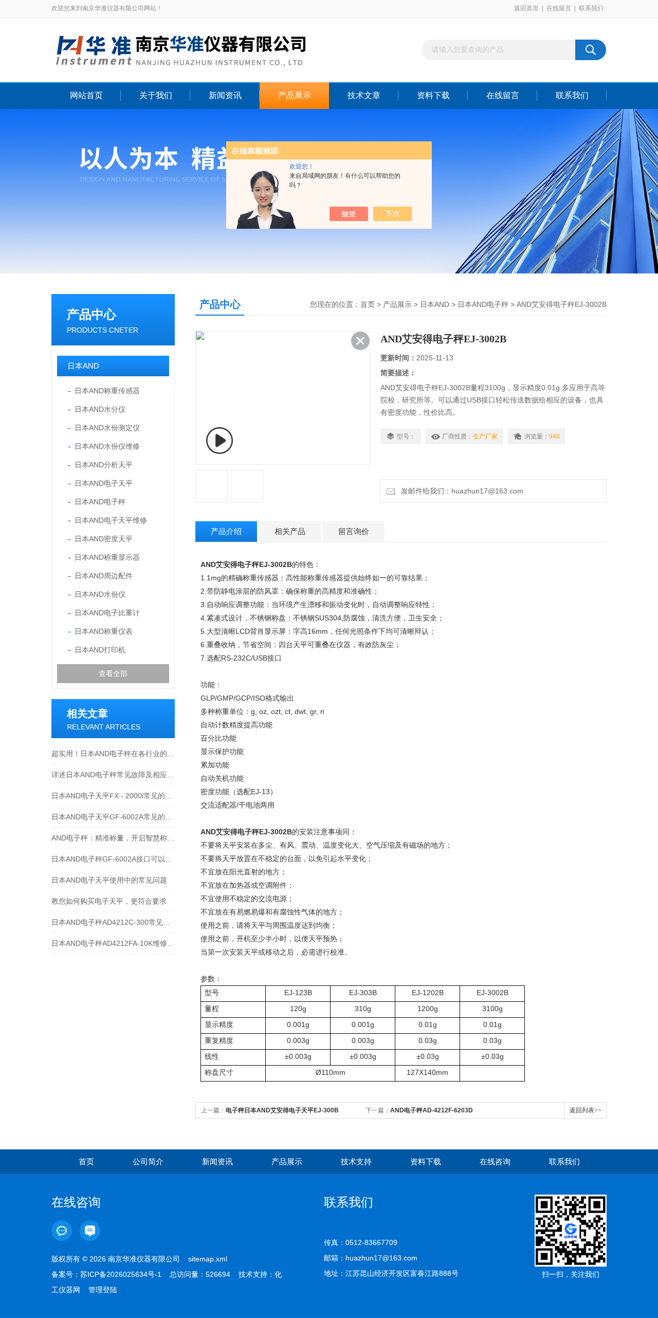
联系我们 (591, 8)
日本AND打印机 (100, 650)
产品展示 (294, 95)
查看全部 (113, 673)
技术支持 (356, 1161)
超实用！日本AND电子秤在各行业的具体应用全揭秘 (113, 753)
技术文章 (364, 95)
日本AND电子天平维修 (111, 520)
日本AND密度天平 (104, 539)
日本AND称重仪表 (104, 631)
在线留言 (558, 8)
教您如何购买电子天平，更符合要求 (109, 901)
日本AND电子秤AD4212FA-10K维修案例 (113, 943)
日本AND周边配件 (104, 576)
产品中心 (91, 314)
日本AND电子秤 (100, 502)
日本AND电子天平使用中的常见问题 (109, 880)
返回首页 (526, 8)
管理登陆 (102, 1290)
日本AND (83, 365)
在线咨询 (495, 1161)
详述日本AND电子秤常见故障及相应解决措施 (113, 775)
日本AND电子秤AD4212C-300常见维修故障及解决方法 (113, 922)
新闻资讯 (225, 95)
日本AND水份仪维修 (107, 446)
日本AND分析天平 (104, 465)
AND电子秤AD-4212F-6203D (431, 1110)
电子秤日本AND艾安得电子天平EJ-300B (282, 1110)
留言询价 (353, 531)
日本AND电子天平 (104, 483)
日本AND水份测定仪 (107, 428)
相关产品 (290, 531)
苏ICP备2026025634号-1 (120, 1274)
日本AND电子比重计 (107, 613)
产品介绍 (226, 531)
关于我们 (155, 95)
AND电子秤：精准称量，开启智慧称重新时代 (113, 838)
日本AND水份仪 (100, 594)
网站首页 (86, 95)
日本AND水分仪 (100, 409)
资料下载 (433, 95)
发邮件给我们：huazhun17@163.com (460, 491)
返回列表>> (585, 1110)
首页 (367, 304)
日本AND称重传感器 (107, 391)
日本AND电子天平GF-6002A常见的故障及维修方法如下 (113, 817)
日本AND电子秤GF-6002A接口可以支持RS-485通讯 (113, 859)
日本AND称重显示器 (107, 557)
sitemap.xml (207, 1259)
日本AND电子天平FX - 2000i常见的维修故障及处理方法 (113, 796)
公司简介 (148, 1161)
